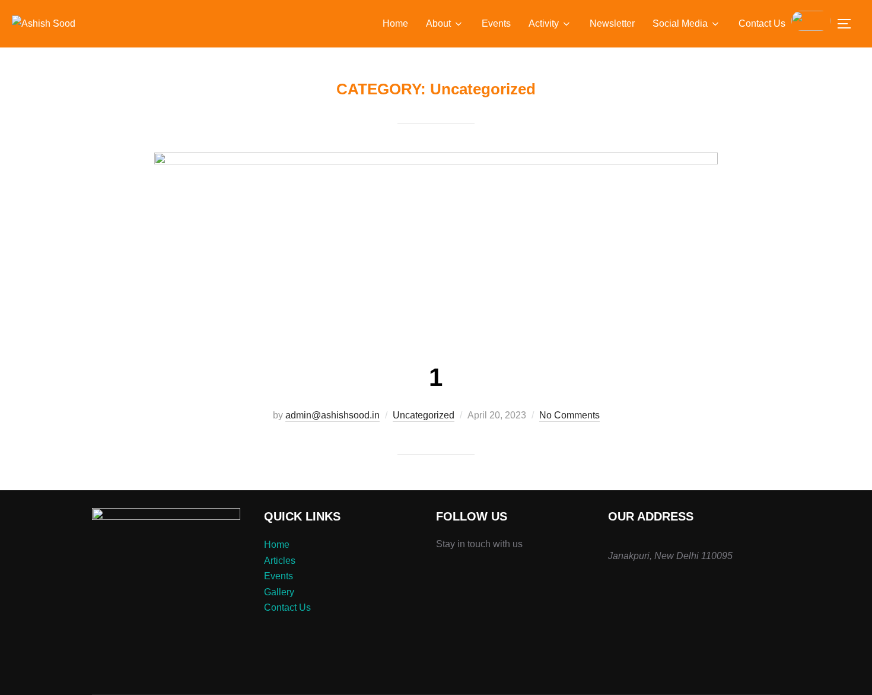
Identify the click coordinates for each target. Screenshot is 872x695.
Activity (544, 23)
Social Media (680, 23)
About (438, 23)
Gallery (279, 592)
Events (496, 23)
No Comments (569, 415)
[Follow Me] (442, 574)
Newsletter (612, 23)
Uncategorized (423, 415)
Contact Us (762, 23)
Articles (279, 561)
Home (395, 23)
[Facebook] (454, 574)
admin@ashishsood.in (332, 415)
